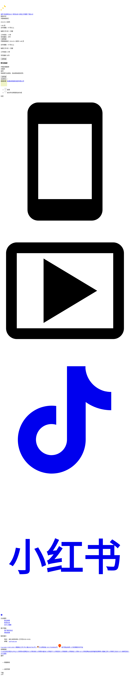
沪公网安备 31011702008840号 (48, 647)
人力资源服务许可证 (76, 647)
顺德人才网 (67, 651)
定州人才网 (29, 651)
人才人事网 (121, 651)
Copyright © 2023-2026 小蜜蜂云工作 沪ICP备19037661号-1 (19, 647)
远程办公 (10, 651)
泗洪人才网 (60, 651)
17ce (2, 651)
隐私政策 (7, 632)
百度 (126, 651)
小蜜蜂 (103, 651)
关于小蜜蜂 (7, 624)
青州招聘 (23, 651)
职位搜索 (7, 620)
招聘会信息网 (89, 651)
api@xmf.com (13, 641)
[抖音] (65, 484)
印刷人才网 (36, 651)
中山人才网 (16, 651)
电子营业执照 (65, 647)
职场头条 (7, 622)
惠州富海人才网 (45, 651)
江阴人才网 (108, 651)
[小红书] (65, 613)
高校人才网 (74, 651)
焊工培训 (115, 651)
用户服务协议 (8, 630)
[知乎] (1, 614)
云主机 (5, 651)
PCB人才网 (81, 651)
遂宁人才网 (53, 651)
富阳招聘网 (97, 651)
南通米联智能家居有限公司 (15, 81)
